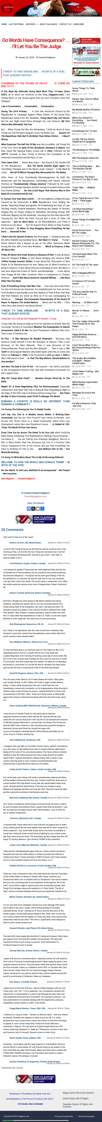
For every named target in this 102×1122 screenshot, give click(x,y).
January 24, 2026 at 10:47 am (58, 953)
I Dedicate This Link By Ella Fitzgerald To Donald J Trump (28, 318)
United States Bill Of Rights (76, 1098)
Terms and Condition (86, 1116)
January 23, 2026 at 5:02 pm (59, 771)
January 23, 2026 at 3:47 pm (59, 543)
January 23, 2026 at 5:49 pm (59, 845)
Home (4, 24)
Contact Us (65, 24)
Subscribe (78, 24)
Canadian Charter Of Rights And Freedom (78, 1105)
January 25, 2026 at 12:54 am (58, 1063)
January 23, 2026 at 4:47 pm (59, 740)
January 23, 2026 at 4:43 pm (59, 673)
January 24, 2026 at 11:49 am (58, 982)
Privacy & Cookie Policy (64, 1116)
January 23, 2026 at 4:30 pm (59, 624)
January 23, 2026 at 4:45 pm (59, 708)
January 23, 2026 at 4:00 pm (59, 595)
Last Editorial (16, 24)
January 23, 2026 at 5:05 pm (59, 798)
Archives (30, 24)
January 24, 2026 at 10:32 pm (58, 1038)
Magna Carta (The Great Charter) (78, 1093)
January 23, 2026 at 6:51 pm (59, 899)
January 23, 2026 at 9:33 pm (59, 930)
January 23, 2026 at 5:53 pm (59, 868)
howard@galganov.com (35, 496)
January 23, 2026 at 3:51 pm (59, 563)
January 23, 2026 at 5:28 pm (59, 818)
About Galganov (48, 24)
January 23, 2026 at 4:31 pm (59, 644)
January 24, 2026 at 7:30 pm (59, 1008)
